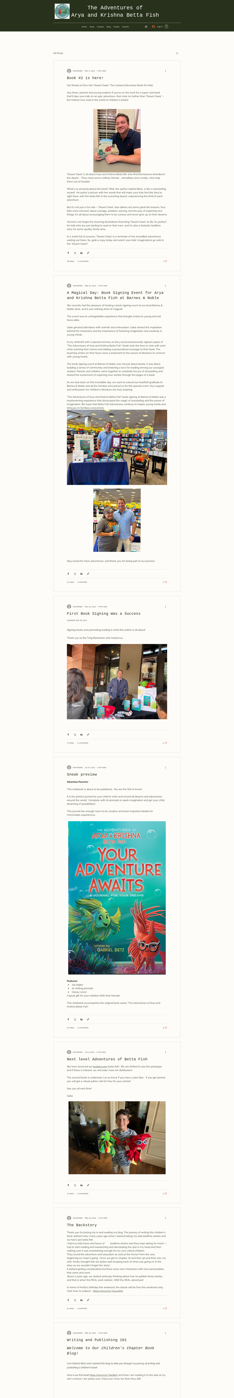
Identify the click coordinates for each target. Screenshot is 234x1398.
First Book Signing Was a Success (104, 614)
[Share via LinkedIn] (81, 253)
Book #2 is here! (85, 78)
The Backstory (82, 1225)
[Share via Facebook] (68, 253)
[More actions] (165, 71)
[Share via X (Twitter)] (75, 253)
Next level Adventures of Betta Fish (107, 1059)
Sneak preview (82, 774)
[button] (166, 26)
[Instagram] (146, 26)
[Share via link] (88, 253)
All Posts (58, 53)
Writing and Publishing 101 (97, 1340)
